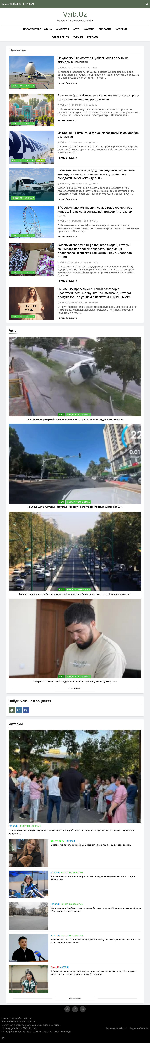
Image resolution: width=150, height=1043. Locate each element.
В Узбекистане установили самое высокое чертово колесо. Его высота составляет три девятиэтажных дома (95, 211)
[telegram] (12, 710)
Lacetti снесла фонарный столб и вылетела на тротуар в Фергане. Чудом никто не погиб (75, 419)
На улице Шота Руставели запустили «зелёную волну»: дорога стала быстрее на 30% (75, 506)
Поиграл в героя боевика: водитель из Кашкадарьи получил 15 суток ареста (75, 681)
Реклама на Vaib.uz (116, 1028)
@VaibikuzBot (30, 1028)
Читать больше (66, 83)
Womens (89, 29)
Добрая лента (60, 37)
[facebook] (26, 710)
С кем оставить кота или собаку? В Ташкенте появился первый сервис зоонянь (91, 845)
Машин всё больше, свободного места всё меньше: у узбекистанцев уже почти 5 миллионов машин (75, 594)
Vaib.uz (75, 14)
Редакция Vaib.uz (139, 1028)
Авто (76, 29)
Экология (105, 29)
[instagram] (19, 710)
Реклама (93, 37)
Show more (75, 689)
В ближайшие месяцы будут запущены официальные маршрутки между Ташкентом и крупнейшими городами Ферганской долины (96, 174)
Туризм (78, 37)
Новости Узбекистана (37, 29)
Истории (121, 29)
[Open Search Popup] (147, 4)
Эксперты (62, 29)
